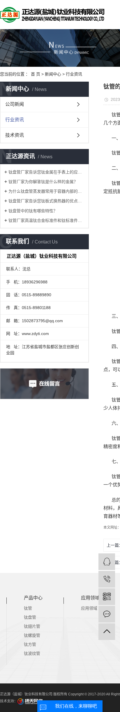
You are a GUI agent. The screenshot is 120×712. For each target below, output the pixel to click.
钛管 (28, 608)
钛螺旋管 (32, 635)
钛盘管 (30, 617)
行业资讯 (74, 74)
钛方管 (30, 644)
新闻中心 (53, 74)
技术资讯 (14, 135)
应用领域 (89, 608)
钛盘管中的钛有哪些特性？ (32, 210)
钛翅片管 (32, 626)
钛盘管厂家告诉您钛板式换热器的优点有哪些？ (46, 201)
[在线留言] (106, 614)
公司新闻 (14, 104)
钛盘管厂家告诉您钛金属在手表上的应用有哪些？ (46, 172)
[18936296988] (106, 579)
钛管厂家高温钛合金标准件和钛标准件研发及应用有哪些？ (46, 220)
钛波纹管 (32, 653)
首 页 (35, 74)
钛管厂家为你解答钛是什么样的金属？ (43, 181)
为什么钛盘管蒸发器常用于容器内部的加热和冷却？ (46, 191)
